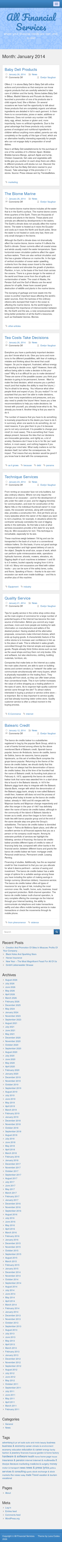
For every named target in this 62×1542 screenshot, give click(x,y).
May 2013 (10, 1340)
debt (39, 465)
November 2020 (13, 1041)
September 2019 (13, 1088)
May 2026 (10, 990)
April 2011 (10, 1402)
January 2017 (11, 1199)
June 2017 (10, 1185)
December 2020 (13, 1037)
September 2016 (13, 1210)
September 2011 (13, 1387)
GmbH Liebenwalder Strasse (19, 964)
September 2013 (13, 1326)
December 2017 (13, 1163)
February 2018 (12, 1156)
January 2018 (11, 1160)
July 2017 (9, 1181)
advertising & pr (9, 1442)
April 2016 (10, 1228)
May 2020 (10, 1062)
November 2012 (13, 1362)
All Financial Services (31, 21)
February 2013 (12, 1351)
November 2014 (13, 1275)
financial (32, 1452)
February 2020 (12, 1070)
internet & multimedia (44, 1460)
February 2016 (12, 1236)
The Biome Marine (20, 193)
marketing (13, 182)
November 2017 (13, 1167)
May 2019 (10, 1102)
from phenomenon (17, 922)
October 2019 (11, 1084)
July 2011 (9, 1391)
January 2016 (11, 1239)
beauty (43, 1442)
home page (45, 1456)
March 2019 (11, 1109)
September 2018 (13, 1131)
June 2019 (10, 1098)
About (8, 1492)
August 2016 (11, 1214)
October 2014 (11, 1279)
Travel (35, 1474)
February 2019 (12, 1113)
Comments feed (12, 1514)
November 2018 (13, 1124)
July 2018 (9, 1138)
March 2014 (11, 1304)
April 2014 (10, 1300)
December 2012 (13, 1358)
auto (23, 1442)
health (31, 1456)
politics (53, 1467)
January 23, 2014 (17, 481)
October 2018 (11, 1127)
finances (25, 1452)
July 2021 (9, 1026)
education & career (32, 1449)
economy (6, 1449)
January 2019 (11, 1116)
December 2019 (13, 1077)
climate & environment (42, 1445)
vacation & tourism (48, 1474)
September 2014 (13, 1282)
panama (50, 465)
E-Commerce (14, 713)
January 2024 (11, 1012)
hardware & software (14, 1456)
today (23, 1475)
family (52, 1449)
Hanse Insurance (14, 957)
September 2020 (13, 1048)
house (54, 1456)
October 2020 (11, 1044)
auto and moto (33, 1442)
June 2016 (10, 1221)
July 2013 (9, 1333)
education (16, 1449)
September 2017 (13, 1174)
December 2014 (13, 1272)
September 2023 (13, 1019)
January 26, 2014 (17, 74)
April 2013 (10, 1344)
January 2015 (11, 1268)
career (29, 1445)
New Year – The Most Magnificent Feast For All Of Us (31, 961)
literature (14, 1463)
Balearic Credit (17, 725)
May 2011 (10, 1398)
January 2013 (11, 1355)
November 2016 (13, 1207)
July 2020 (9, 1055)
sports (29, 1471)
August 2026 (11, 979)
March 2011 (11, 1405)
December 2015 (13, 1243)
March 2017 (11, 1192)
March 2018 (11, 1153)
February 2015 (12, 1264)
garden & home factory (48, 1452)
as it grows (13, 465)
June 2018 (10, 1142)
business (51, 1442)
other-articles (14, 325)
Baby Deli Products (21, 69)
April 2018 (10, 1149)
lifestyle (5, 1463)
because (28, 465)
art (19, 1442)
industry (27, 586)
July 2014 (9, 1290)
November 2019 (13, 1080)
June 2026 (10, 987)
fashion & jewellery (11, 1452)
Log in (8, 1507)
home (37, 1456)
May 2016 (10, 1225)
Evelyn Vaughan (48, 77)
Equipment (13, 586)
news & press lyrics (37, 1467)
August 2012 (11, 1369)
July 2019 (9, 1095)
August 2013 (11, 1329)
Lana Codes (54, 1535)
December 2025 (13, 1005)
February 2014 (12, 1308)
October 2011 (11, 1383)
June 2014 (10, 1293)
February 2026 (12, 1001)
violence (35, 922)
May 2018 (10, 1145)
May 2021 (10, 1033)
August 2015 (11, 1257)
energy (46, 1449)
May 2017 (10, 1189)
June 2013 (10, 1337)
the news (15, 1474)
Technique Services (21, 476)
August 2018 (11, 1134)
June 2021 (10, 1030)
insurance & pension (13, 1460)
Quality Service (18, 598)
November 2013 (13, 1319)
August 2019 (11, 1091)
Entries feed (11, 1511)
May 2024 (10, 1008)
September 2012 (13, 1365)
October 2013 (11, 1322)
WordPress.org (12, 1518)
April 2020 (10, 1066)
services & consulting (14, 1471)
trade (28, 1475)
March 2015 (11, 1261)
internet (29, 713)
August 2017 (11, 1178)
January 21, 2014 (17, 602)
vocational (7, 1478)
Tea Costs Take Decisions (27, 337)
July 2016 (9, 1217)
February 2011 (12, 1409)
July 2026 (9, 983)
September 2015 (13, 1254)
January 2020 (11, 1073)
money (53, 1463)
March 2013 (11, 1347)
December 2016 (13, 1203)
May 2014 (10, 1297)
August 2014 (11, 1286)
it (56, 1460)
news (22, 1467)
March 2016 (11, 1232)
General (9, 1423)
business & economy (13, 1446)
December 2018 (13, 1120)
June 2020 (10, 1059)
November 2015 (13, 1246)
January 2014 (11, 1311)
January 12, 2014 (17, 730)
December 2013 (13, 1315)
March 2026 (11, 997)
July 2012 (9, 1373)
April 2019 (10, 1106)
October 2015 (11, 1250)
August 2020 (11, 1051)
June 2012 (10, 1376)
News (34, 74)
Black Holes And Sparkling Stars (21, 954)
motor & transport (10, 1467)
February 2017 (12, 1196)
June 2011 (10, 1394)
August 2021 (11, 1023)
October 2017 (11, 1171)
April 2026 (10, 994)
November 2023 (13, 1015)
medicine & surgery (39, 1463)
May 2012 (10, 1380)
